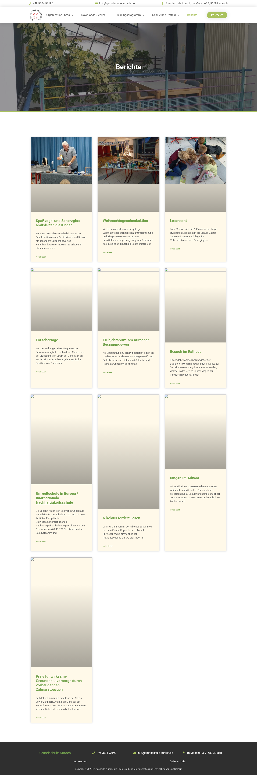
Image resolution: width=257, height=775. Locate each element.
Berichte (192, 15)
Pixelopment (176, 769)
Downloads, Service (93, 15)
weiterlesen (41, 257)
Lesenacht (178, 221)
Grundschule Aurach (55, 753)
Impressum (80, 761)
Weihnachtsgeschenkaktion (125, 221)
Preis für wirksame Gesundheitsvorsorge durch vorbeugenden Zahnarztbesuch (59, 683)
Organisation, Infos (58, 15)
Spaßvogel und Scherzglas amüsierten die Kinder (58, 223)
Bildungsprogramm (129, 15)
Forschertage (47, 340)
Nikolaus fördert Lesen (121, 518)
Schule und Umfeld (164, 15)
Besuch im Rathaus (185, 351)
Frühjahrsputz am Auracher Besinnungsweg (126, 342)
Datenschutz (177, 761)
